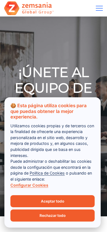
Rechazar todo (53, 215)
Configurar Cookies (29, 185)
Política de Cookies (47, 173)
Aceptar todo (52, 201)
